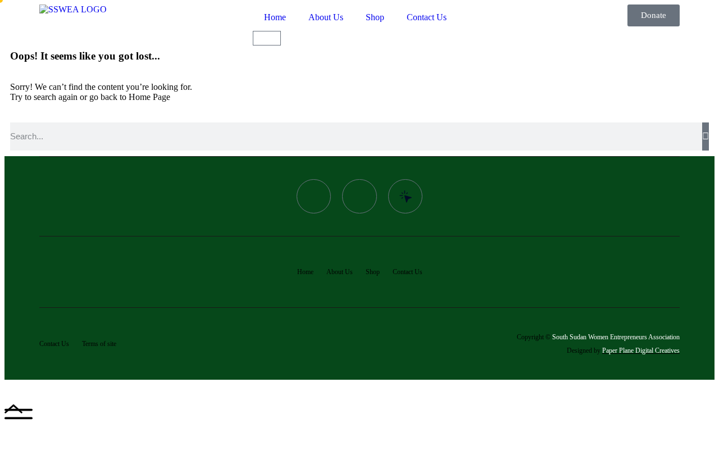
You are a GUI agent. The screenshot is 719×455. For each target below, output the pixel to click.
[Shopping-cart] (359, 196)
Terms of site (99, 344)
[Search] (705, 136)
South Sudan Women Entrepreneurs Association (616, 337)
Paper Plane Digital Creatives (641, 350)
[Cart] (267, 38)
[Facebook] (314, 196)
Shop (375, 17)
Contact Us (427, 17)
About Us (325, 17)
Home (275, 17)
